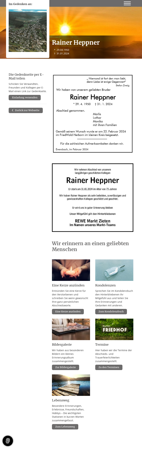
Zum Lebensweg (65, 426)
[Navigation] (127, 2)
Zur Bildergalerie (65, 367)
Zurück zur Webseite (26, 110)
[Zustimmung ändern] (8, 441)
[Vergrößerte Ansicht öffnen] (92, 113)
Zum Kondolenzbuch (111, 311)
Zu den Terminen (109, 367)
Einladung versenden (24, 97)
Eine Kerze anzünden (68, 311)
